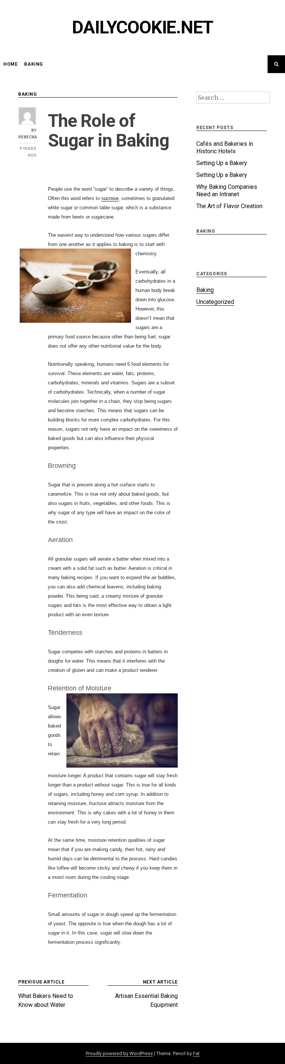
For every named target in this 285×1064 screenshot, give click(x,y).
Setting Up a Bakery (221, 163)
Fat (196, 1053)
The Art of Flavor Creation (229, 206)
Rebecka (27, 137)
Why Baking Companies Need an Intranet (226, 190)
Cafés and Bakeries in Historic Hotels (224, 147)
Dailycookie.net (142, 27)
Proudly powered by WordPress (119, 1053)
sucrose (109, 198)
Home (10, 64)
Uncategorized (215, 301)
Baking (33, 64)
